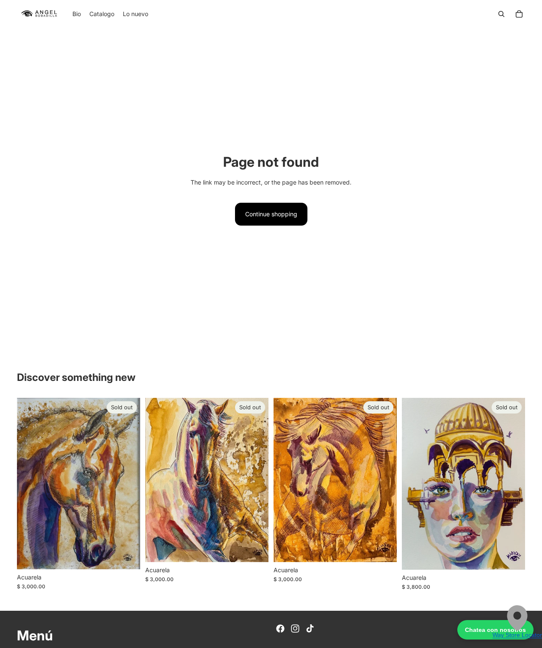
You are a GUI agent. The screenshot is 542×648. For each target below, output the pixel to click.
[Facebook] (280, 628)
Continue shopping (271, 214)
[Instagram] (295, 628)
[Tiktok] (310, 628)
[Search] (501, 14)
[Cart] (519, 14)
